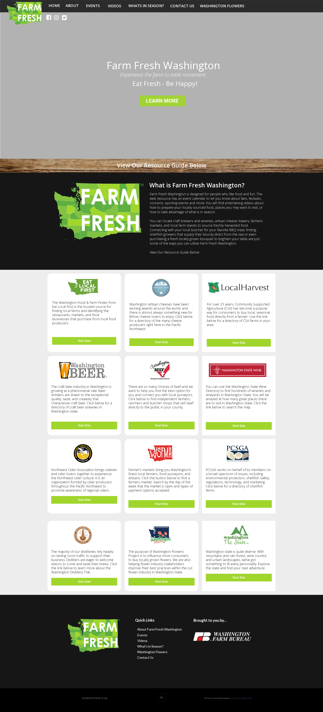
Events (142, 635)
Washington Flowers (152, 652)
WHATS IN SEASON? (146, 6)
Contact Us (145, 657)
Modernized (246, 698)
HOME (54, 6)
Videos (142, 641)
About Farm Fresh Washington (159, 629)
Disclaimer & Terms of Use (94, 698)
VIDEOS (114, 6)
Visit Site (84, 341)
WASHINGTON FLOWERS (222, 6)
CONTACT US (182, 6)
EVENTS (93, 6)
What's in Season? (150, 646)
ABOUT (72, 6)
